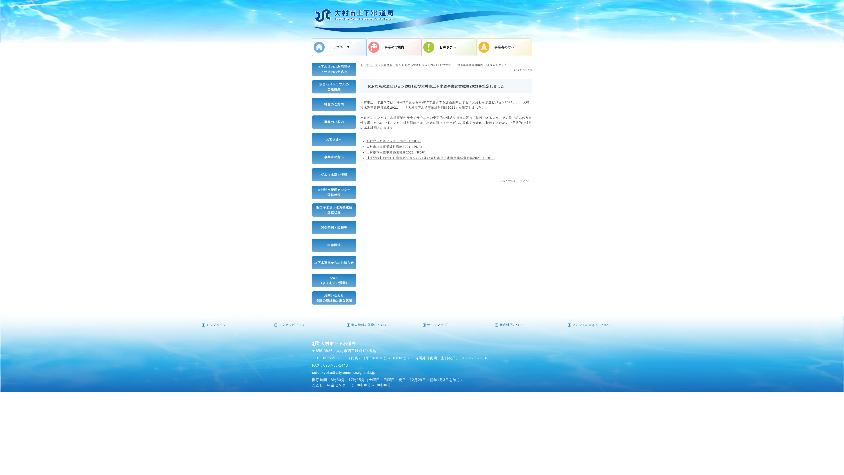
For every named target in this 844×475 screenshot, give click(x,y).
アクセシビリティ (292, 325)
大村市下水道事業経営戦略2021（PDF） (396, 152)
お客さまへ (448, 47)
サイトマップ (437, 325)
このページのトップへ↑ (515, 180)
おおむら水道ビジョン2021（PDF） (393, 141)
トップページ (339, 47)
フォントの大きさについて (592, 325)
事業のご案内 (394, 47)
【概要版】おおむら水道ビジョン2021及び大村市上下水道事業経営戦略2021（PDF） (430, 158)
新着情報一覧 (389, 65)
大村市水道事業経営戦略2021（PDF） (395, 146)
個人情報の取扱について (369, 325)
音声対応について (513, 325)
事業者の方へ (504, 47)
